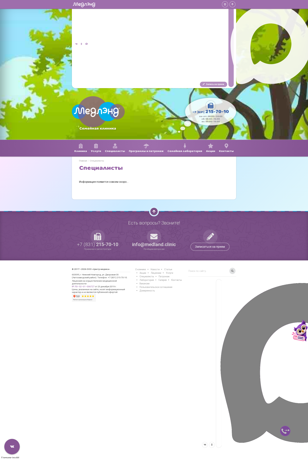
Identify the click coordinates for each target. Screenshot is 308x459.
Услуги (169, 272)
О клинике (140, 269)
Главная (83, 161)
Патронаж (164, 276)
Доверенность (147, 290)
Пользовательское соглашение (156, 287)
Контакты (176, 280)
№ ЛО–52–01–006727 (83, 286)
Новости (155, 269)
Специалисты (97, 161)
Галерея (162, 280)
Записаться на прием (210, 246)
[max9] (231, 44)
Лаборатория (147, 280)
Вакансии (145, 283)
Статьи (168, 269)
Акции (143, 272)
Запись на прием (214, 84)
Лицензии (156, 272)
